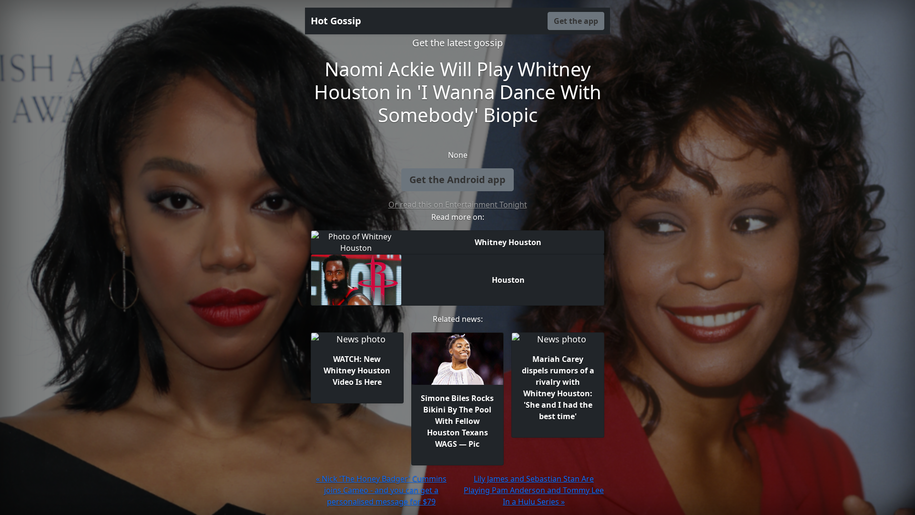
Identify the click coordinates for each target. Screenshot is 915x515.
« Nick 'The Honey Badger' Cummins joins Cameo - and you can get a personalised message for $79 (381, 490)
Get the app (576, 21)
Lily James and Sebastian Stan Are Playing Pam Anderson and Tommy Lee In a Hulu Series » (534, 490)
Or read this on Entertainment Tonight (457, 204)
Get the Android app (457, 179)
